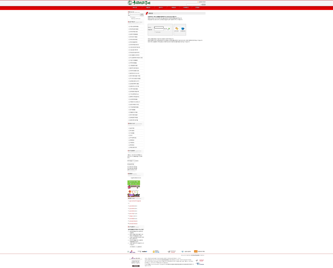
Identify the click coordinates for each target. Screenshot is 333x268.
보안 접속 (158, 32)
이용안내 (202, 255)
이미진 (179, 258)
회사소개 (183, 255)
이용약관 (188, 255)
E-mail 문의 (135, 160)
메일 (149, 264)
